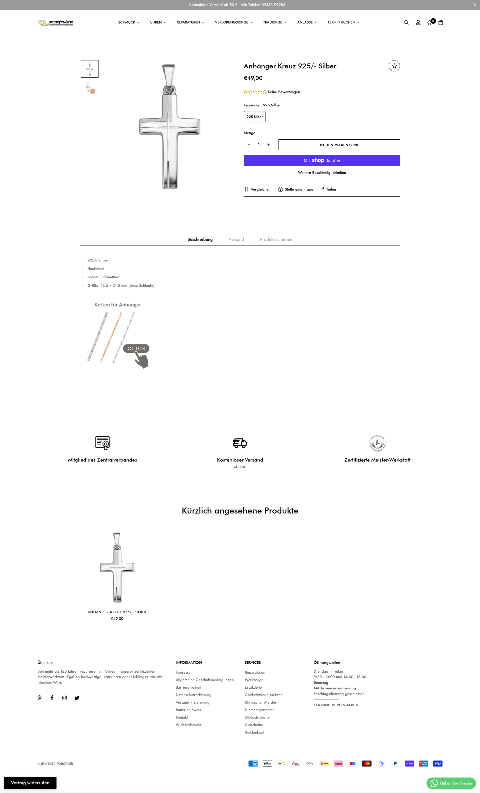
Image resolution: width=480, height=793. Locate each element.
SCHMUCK (126, 22)
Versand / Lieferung (193, 702)
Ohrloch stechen (258, 717)
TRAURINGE (272, 22)
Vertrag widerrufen (30, 783)
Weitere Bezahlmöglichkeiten (322, 172)
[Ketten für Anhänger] (116, 335)
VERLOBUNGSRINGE (231, 22)
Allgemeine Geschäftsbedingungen (205, 680)
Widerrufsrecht (188, 725)
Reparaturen (188, 22)
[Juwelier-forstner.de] (56, 22)
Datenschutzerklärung (194, 695)
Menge (249, 133)
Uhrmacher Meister (260, 702)
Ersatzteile (253, 687)
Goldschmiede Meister (263, 695)
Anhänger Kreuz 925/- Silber (117, 612)
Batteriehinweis (188, 710)
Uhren (156, 22)
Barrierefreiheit (188, 687)
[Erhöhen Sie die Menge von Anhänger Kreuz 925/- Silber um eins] (269, 144)
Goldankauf (254, 732)
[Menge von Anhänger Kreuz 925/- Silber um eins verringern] (249, 144)
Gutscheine (254, 725)
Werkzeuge (254, 680)
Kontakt (182, 717)
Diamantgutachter (259, 710)
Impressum (185, 672)
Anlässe (305, 22)
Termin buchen (341, 22)
